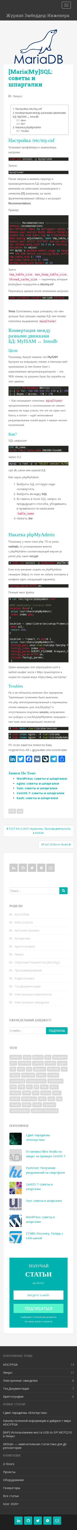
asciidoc (16, 1057)
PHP (12, 811)
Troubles (25, 130)
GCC (21, 1069)
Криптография (25, 946)
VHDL (57, 1093)
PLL (29, 1087)
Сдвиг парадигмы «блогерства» (25, 1413)
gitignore (39, 1069)
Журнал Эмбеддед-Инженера (37, 15)
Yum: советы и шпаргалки (37, 788)
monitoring (17, 1081)
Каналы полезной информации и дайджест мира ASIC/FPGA (37, 1422)
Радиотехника (24, 978)
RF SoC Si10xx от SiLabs (55, 844)
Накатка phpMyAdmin (28, 127)
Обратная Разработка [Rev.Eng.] (37, 962)
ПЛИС (26, 1104)
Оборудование (13, 1480)
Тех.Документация (27, 986)
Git (29, 1069)
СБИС (37, 1104)
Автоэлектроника (27, 930)
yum (51, 1099)
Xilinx (42, 1099)
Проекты (9, 1472)
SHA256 (15, 1093)
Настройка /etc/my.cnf (28, 108)
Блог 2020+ (11, 1504)
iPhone (15, 1075)
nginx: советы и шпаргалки (38, 783)
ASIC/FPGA (22, 914)
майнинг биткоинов (44, 1110)
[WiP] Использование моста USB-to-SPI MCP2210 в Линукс (37, 1434)
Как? (23, 123)
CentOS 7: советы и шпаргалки (40, 793)
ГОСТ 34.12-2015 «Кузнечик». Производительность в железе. (39, 831)
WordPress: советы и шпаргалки (42, 778)
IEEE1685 (53, 1069)
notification (55, 1081)
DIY (13, 1069)
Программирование (28, 970)
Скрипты (49, 1104)
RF (36, 1087)
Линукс (17, 96)
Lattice (41, 1075)
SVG (35, 1093)
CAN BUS (24, 1063)
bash (27, 1057)
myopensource (36, 1081)
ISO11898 (28, 1075)
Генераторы (11, 1488)
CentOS (50, 1063)
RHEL (44, 1087)
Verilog (46, 1093)
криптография (20, 1110)
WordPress (29, 1099)
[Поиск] (63, 890)
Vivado (15, 1099)
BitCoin (38, 1057)
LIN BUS (53, 1075)
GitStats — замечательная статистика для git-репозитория (35, 1446)
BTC (13, 1063)
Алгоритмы (22, 938)
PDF (13, 1087)
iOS (64, 1069)
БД (20, 811)
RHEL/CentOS (24, 922)
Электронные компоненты (33, 994)
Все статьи (11, 1496)
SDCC (54, 1087)
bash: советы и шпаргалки (37, 798)
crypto (62, 1063)
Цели (23, 120)
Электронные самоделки (32, 1002)
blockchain (60, 1057)
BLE (48, 1057)
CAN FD (37, 1063)
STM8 (27, 1093)
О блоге (8, 1464)
